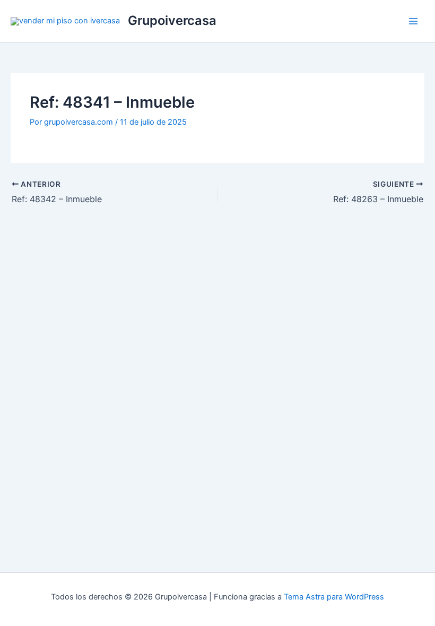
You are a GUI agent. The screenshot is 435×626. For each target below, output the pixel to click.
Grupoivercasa (172, 20)
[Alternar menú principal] (413, 21)
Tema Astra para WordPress (334, 597)
